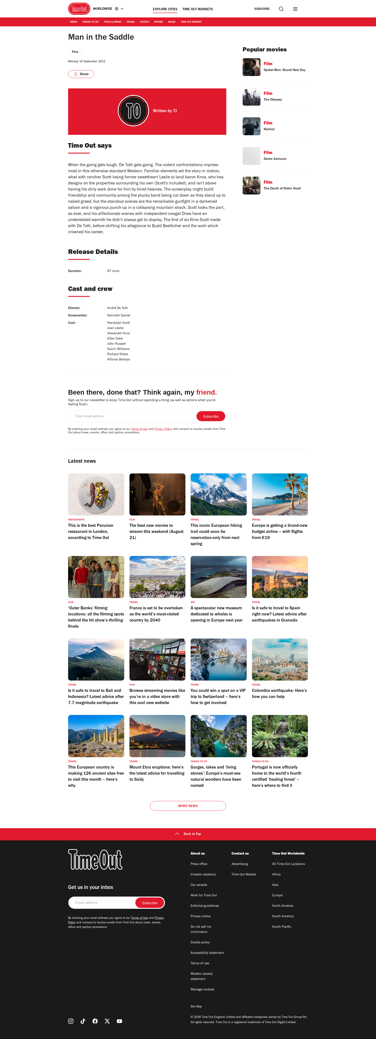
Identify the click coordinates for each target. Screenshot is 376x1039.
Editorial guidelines (205, 906)
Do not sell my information (201, 929)
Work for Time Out (204, 895)
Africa (276, 875)
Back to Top (192, 834)
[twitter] (107, 1021)
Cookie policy (200, 942)
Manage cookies (202, 990)
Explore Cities (165, 9)
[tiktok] (83, 1021)
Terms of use (200, 963)
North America (282, 906)
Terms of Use (139, 429)
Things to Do (90, 22)
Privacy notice (201, 916)
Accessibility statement (207, 953)
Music (172, 22)
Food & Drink (112, 22)
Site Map (196, 1007)
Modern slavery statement (202, 976)
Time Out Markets (198, 9)
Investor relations (203, 875)
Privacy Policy (163, 429)
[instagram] (70, 1021)
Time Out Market (191, 22)
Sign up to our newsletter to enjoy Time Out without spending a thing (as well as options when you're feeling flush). (141, 402)
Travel (130, 22)
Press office (199, 864)
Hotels (144, 22)
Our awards (199, 885)
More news (188, 806)
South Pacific (281, 927)
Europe (277, 895)
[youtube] (119, 1021)
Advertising (240, 864)
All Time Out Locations (288, 864)
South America (283, 916)
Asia (275, 885)
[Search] (281, 9)
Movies (158, 22)
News (73, 22)
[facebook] (95, 1021)
